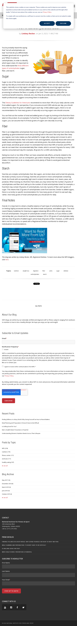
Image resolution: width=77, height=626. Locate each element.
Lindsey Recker (28, 33)
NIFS (5, 448)
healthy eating (8, 462)
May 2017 (6, 480)
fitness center (8, 455)
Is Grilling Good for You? (9, 426)
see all (5, 466)
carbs (50, 271)
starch (45, 274)
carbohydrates (35, 274)
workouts (6, 459)
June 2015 (6, 491)
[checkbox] (38, 349)
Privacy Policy (47, 12)
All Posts (38, 306)
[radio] (38, 349)
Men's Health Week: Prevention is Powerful (15, 430)
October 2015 (7, 494)
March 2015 (6, 487)
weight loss (26, 271)
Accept (47, 23)
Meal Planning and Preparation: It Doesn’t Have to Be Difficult (20, 423)
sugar (58, 271)
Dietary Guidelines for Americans (17, 103)
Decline (63, 23)
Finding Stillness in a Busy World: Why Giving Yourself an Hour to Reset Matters (26, 419)
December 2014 (7, 484)
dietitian (66, 271)
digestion (35, 271)
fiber (43, 271)
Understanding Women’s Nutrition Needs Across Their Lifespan (21, 433)
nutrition (16, 271)
